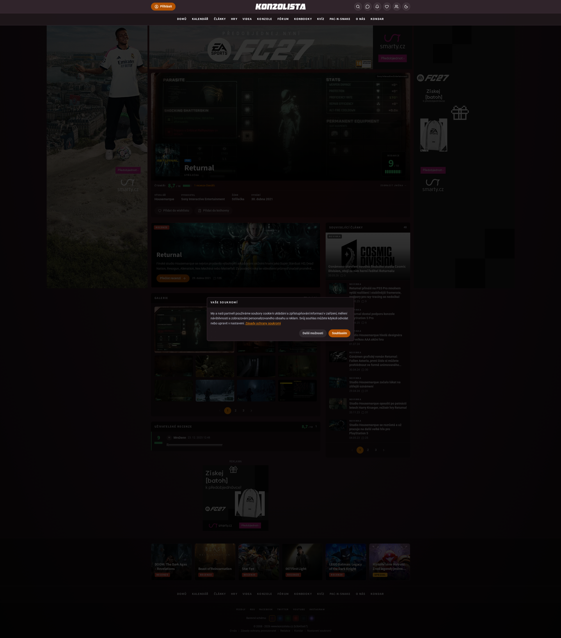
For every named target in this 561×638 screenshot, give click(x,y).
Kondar (377, 19)
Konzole (264, 19)
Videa (247, 19)
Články (220, 19)
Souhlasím (339, 333)
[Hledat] (358, 7)
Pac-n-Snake (340, 19)
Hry (234, 19)
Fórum (283, 19)
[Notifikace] (377, 7)
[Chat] (368, 7)
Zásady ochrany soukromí (263, 323)
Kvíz (320, 19)
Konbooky (303, 19)
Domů (181, 19)
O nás (361, 19)
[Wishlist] (387, 7)
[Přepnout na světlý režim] (406, 7)
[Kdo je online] (397, 7)
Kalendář (200, 19)
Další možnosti (313, 333)
